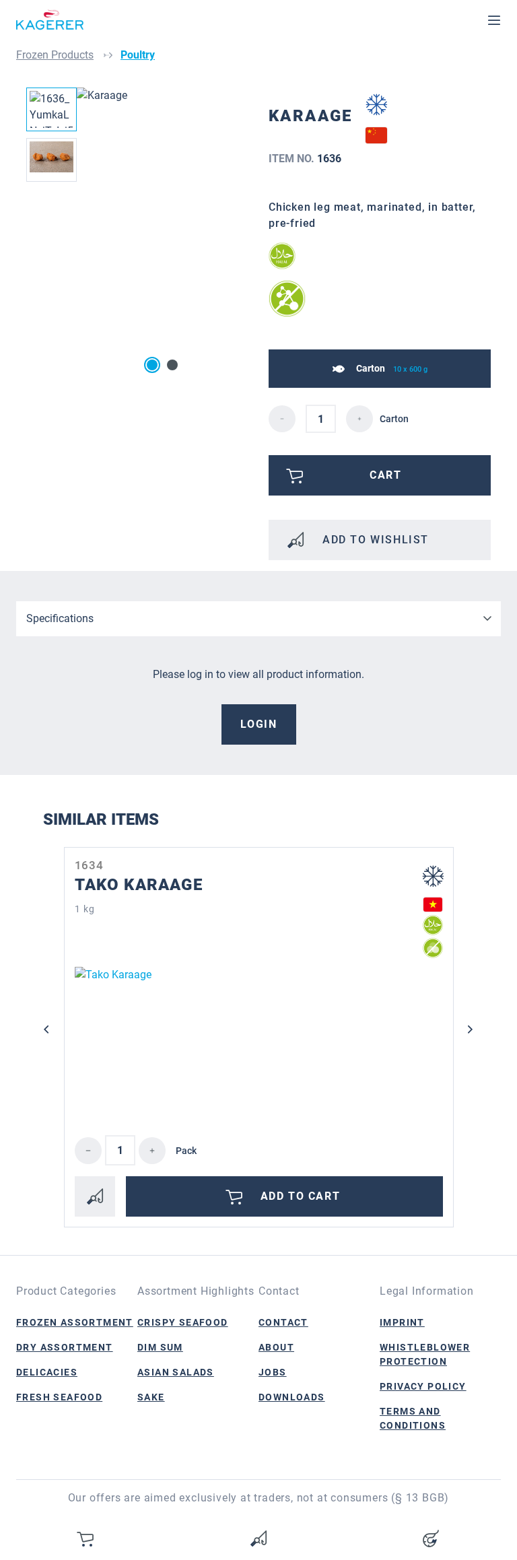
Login (258, 724)
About (276, 1347)
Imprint (402, 1322)
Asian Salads (175, 1372)
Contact (283, 1322)
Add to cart (301, 1196)
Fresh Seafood (59, 1397)
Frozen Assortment (74, 1322)
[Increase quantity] (152, 1150)
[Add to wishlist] (95, 1196)
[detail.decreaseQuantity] (282, 418)
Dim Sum (160, 1347)
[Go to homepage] (49, 20)
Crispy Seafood (182, 1322)
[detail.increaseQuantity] (359, 418)
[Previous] (46, 1029)
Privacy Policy (423, 1386)
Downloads (291, 1397)
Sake (151, 1397)
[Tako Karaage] (259, 1034)
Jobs (272, 1372)
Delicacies (46, 1372)
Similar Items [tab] (101, 819)
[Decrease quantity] (88, 1150)
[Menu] (494, 20)
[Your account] (431, 1538)
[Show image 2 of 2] (172, 365)
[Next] (470, 1029)
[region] (137, 232)
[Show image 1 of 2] (152, 365)
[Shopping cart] (86, 1538)
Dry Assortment (64, 1347)
